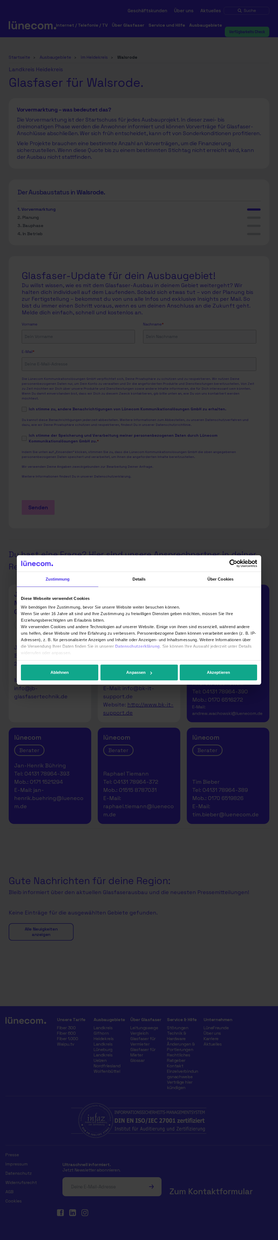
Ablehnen (59, 672)
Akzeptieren (218, 672)
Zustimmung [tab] (58, 579)
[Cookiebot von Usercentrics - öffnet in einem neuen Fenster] (233, 563)
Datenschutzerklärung (137, 646)
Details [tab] (139, 579)
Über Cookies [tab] (220, 579)
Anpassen (136, 672)
